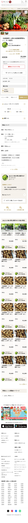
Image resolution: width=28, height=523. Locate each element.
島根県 (22, 497)
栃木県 (2, 487)
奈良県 (2, 497)
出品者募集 (17, 436)
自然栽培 (5, 155)
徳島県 (22, 498)
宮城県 (22, 483)
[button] (14, 108)
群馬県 (9, 487)
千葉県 (22, 487)
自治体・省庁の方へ (19, 452)
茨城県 (22, 485)
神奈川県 (9, 489)
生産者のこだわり (7, 184)
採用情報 (3, 476)
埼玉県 (15, 487)
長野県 (22, 491)
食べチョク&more (18, 471)
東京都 (2, 489)
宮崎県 (2, 504)
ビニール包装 (16, 157)
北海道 (2, 483)
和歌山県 (9, 497)
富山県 (22, 489)
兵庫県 (22, 495)
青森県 (9, 483)
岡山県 (2, 498)
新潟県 (15, 489)
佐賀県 (2, 502)
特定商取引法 (4, 470)
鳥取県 (15, 497)
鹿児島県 (9, 504)
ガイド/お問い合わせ (5, 461)
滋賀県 (2, 495)
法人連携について (18, 450)
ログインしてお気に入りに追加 (15, 72)
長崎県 (9, 502)
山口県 (15, 498)
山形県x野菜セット (7, 160)
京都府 (9, 495)
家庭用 (18, 155)
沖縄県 (15, 504)
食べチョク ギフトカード (20, 469)
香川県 (2, 500)
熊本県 (15, 502)
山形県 (6, 150)
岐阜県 (2, 493)
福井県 (9, 491)
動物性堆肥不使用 (7, 157)
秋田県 (2, 485)
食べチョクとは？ (5, 436)
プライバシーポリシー (5, 467)
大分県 (22, 502)
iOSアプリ (17, 473)
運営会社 (3, 459)
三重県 (22, 493)
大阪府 (15, 495)
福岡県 (22, 500)
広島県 (9, 498)
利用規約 (3, 465)
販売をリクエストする (14, 66)
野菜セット (8, 146)
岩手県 (15, 483)
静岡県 (9, 493)
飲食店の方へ (4, 442)
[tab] (4, 97)
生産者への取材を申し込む (20, 443)
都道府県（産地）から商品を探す (9, 481)
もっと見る (15, 169)
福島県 (15, 485)
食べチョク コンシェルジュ (20, 464)
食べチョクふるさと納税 (19, 459)
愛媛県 (9, 500)
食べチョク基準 (4, 438)
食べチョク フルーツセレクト (20, 467)
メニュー (25, 2)
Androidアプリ (18, 475)
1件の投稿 (18, 53)
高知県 (15, 500)
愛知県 (15, 493)
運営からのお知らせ (5, 463)
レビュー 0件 (12, 53)
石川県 (2, 491)
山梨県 (15, 491)
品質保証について (5, 440)
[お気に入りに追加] (26, 12)
